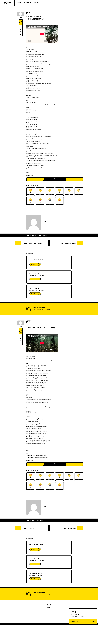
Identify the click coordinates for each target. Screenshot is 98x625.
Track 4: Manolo (34, 274)
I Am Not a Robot (34, 289)
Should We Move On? (35, 574)
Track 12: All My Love (36, 259)
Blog (28, 13)
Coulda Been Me (34, 559)
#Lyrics (40, 235)
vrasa (83, 616)
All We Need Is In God (36, 544)
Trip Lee (20, 17)
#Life (33, 520)
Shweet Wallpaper (76, 615)
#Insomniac (35, 235)
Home (27, 16)
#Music (45, 235)
